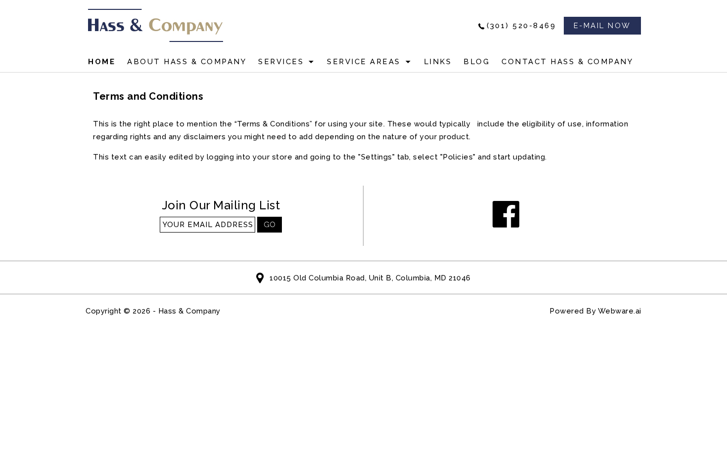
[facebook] (506, 215)
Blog (476, 61)
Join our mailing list (221, 205)
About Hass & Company (186, 61)
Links (438, 61)
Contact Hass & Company (567, 61)
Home (101, 61)
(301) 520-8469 (521, 25)
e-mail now (602, 25)
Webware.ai (619, 311)
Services (281, 61)
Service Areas (364, 61)
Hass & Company (189, 311)
